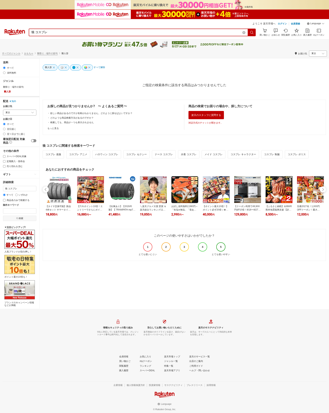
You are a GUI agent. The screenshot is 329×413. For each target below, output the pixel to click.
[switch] (33, 140)
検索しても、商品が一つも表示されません (72, 122)
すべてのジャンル (11, 53)
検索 (21, 218)
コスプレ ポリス (297, 154)
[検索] (252, 32)
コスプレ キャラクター (243, 154)
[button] (315, 24)
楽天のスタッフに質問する (206, 115)
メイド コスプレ (213, 154)
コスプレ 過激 (53, 154)
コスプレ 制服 (272, 154)
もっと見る (53, 128)
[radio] (4, 68)
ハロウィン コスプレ (106, 154)
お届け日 (7, 119)
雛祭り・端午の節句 (47, 53)
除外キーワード (11, 205)
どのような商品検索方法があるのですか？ (72, 118)
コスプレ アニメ (78, 154)
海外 (14, 101)
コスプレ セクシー (136, 154)
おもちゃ (28, 53)
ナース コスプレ (164, 154)
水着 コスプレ (188, 154)
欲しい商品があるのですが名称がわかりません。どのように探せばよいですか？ (91, 113)
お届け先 (7, 106)
